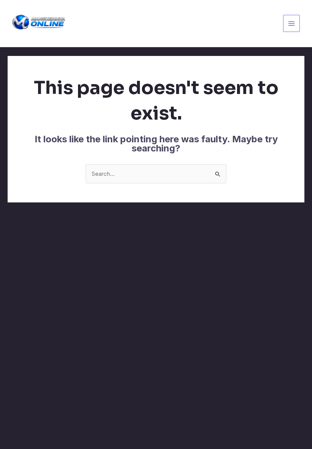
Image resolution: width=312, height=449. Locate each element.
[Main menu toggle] (291, 23)
